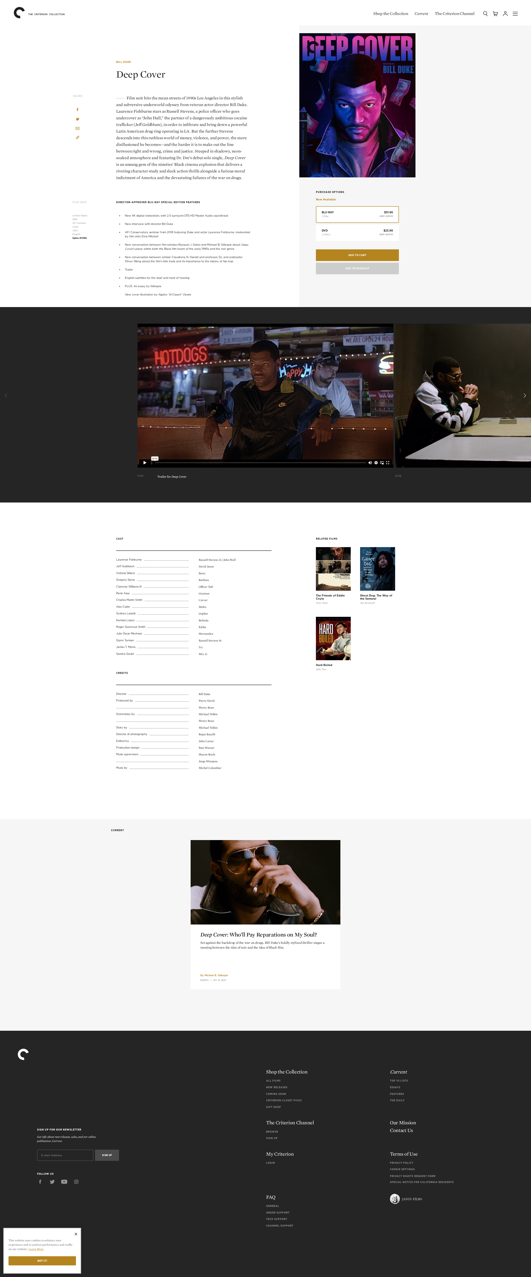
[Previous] (6, 395)
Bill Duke (123, 61)
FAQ (270, 1197)
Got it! (42, 1260)
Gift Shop (273, 1107)
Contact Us (401, 1130)
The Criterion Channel (455, 13)
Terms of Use (404, 1154)
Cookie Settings (402, 1169)
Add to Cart (357, 255)
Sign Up (272, 1138)
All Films (273, 1080)
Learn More (36, 1249)
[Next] (524, 395)
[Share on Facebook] (77, 110)
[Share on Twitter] (77, 119)
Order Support (278, 1212)
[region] (42, 1251)
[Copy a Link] (77, 138)
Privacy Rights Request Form (413, 1176)
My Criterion (280, 1154)
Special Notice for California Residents (422, 1182)
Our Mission (403, 1122)
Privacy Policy (401, 1162)
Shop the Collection (390, 13)
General (272, 1205)
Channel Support (280, 1225)
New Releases (276, 1087)
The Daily (397, 1100)
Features (397, 1093)
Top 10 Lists (399, 1080)
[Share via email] (77, 129)
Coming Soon (276, 1093)
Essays (204, 980)
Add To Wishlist (357, 268)
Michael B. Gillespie (216, 975)
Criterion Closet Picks (284, 1100)
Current (421, 13)
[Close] (75, 1234)
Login (270, 1162)
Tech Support (276, 1219)
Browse (272, 1131)
